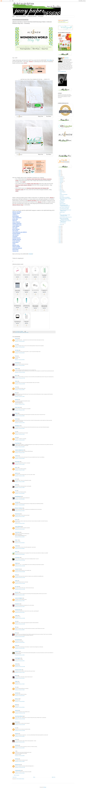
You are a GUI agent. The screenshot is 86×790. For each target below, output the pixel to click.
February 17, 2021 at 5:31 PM (19, 458)
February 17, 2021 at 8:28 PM (19, 493)
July (60, 183)
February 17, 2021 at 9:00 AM (19, 359)
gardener (16, 473)
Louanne (16, 545)
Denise (16, 519)
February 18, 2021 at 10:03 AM (20, 560)
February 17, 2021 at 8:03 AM (19, 341)
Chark (16, 739)
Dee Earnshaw (17, 639)
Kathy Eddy (17, 362)
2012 (60, 237)
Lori (15, 431)
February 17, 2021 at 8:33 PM (19, 499)
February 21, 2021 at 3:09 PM (19, 736)
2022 (60, 174)
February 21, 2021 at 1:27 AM (19, 672)
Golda (16, 574)
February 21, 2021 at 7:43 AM (19, 689)
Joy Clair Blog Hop (63, 222)
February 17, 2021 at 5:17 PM (19, 452)
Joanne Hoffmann (18, 526)
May (60, 186)
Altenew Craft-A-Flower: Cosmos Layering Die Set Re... (65, 215)
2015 (60, 233)
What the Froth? (62, 212)
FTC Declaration (40, 16)
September (61, 181)
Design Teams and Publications (21, 16)
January (61, 224)
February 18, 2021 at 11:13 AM (20, 577)
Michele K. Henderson (18, 508)
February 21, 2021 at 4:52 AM (19, 678)
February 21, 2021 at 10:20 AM (20, 718)
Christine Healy (17, 609)
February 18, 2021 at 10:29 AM (20, 571)
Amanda (30, 253)
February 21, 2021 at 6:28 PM (19, 755)
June (61, 185)
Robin (16, 704)
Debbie (16, 580)
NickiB (16, 645)
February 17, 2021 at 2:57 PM (19, 434)
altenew (16, 332)
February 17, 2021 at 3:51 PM (19, 440)
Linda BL (16, 455)
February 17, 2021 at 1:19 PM (19, 396)
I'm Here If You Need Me (63, 194)
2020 (60, 226)
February (61, 190)
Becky (16, 675)
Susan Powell (17, 443)
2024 (60, 171)
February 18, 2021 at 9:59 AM (19, 554)
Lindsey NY (17, 651)
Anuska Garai (17, 532)
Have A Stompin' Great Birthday (65, 197)
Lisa (15, 727)
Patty (16, 392)
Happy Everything (62, 203)
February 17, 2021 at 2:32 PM (19, 428)
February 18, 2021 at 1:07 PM (19, 600)
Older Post (53, 777)
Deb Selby (16, 350)
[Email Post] (25, 331)
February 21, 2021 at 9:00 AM (19, 701)
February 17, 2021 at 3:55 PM (19, 446)
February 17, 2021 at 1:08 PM (19, 389)
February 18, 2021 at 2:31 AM (19, 523)
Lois (15, 490)
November (61, 178)
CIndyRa (16, 563)
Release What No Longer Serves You (66, 217)
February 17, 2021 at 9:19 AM (19, 365)
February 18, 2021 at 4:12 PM (19, 606)
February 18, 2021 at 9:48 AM (19, 548)
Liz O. (16, 344)
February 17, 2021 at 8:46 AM (19, 352)
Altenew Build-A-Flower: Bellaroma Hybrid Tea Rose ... (65, 221)
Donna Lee (17, 698)
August (61, 182)
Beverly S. (16, 592)
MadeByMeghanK (18, 496)
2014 (60, 234)
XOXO (61, 193)
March (61, 189)
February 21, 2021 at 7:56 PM (19, 761)
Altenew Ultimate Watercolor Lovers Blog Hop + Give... (65, 210)
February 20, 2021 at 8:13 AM (19, 648)
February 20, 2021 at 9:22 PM (19, 660)
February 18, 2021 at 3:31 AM (19, 529)
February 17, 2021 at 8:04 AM (19, 347)
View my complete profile (62, 71)
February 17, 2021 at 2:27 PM (19, 422)
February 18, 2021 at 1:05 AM (19, 510)
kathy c (16, 467)
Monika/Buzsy (17, 425)
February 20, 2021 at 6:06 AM (19, 636)
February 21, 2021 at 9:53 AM (19, 707)
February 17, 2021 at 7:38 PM (19, 481)
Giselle (16, 381)
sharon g (16, 338)
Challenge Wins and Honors (32, 16)
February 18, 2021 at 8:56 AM (19, 542)
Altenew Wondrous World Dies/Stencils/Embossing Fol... (65, 205)
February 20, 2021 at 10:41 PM (20, 666)
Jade (16, 621)
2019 (60, 227)
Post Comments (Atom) (20, 778)
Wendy (16, 551)
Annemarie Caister (18, 669)
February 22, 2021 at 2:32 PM (19, 773)
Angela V (16, 368)
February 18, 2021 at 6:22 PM (19, 612)
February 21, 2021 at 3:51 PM (19, 742)
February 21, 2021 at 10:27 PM (20, 767)
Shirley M (16, 710)
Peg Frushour (17, 461)
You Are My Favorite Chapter (64, 208)
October (61, 179)
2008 (60, 242)
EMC (16, 627)
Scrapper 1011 (17, 569)
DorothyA (16, 502)
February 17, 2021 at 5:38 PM (19, 464)
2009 (60, 241)
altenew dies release (25, 332)
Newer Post (14, 777)
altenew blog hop (20, 332)
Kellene (16, 413)
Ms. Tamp (16, 586)
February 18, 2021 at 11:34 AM (20, 583)
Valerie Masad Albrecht (19, 716)
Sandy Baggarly (17, 658)
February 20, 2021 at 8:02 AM (19, 642)
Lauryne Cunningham (18, 598)
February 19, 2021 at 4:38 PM (19, 629)
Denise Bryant (17, 513)
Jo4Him (16, 615)
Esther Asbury (17, 407)
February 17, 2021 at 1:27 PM (19, 404)
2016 (60, 231)
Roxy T (16, 375)
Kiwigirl (16, 681)
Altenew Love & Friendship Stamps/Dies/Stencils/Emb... (64, 219)
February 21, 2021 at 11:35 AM (20, 730)
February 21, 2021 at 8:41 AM (19, 695)
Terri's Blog (49, 60)
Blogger (45, 787)
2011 (60, 238)
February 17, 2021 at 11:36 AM (20, 372)
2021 (60, 175)
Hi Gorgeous (62, 202)
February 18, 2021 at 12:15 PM (20, 589)
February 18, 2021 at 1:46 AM (19, 516)
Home (13, 16)
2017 (60, 230)
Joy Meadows (17, 557)
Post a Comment (16, 775)
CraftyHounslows (18, 770)
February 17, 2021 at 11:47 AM (20, 378)
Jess (16, 687)
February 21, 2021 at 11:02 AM (20, 724)
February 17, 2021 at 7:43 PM (19, 487)
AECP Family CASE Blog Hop (64, 207)
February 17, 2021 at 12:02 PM (20, 383)
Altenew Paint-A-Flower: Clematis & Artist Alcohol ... (65, 199)
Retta (16, 437)
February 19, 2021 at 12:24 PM (20, 618)
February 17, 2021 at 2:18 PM (19, 415)
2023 (60, 173)
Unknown (16, 399)
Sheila (16, 484)
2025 (60, 170)
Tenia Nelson (15, 232)
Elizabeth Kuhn (17, 764)
